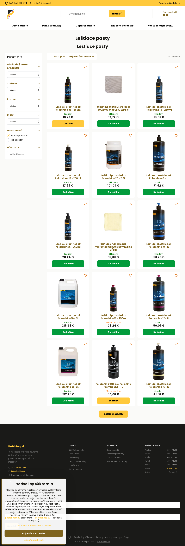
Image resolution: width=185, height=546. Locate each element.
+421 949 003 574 (18, 468)
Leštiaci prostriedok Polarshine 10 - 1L (158, 245)
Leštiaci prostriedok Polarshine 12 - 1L (158, 317)
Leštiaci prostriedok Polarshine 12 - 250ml (113, 317)
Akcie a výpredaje (75, 469)
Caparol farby (74, 457)
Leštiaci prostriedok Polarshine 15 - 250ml (68, 177)
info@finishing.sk (18, 471)
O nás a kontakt (113, 450)
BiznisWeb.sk (103, 541)
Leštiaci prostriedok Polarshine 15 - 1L (158, 385)
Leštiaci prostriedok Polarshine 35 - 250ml (68, 108)
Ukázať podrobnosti (34, 540)
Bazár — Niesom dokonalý (117, 461)
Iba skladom (17, 139)
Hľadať (116, 13)
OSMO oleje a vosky (76, 450)
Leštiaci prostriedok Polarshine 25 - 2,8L (113, 177)
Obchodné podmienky (115, 454)
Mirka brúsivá (74, 454)
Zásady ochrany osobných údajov (113, 537)
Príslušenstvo (74, 465)
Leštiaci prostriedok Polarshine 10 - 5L (68, 317)
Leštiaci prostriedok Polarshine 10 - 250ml (159, 108)
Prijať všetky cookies (33, 533)
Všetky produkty (19, 135)
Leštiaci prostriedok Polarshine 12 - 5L (68, 385)
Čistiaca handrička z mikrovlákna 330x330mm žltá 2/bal (113, 246)
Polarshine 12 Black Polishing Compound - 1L (113, 385)
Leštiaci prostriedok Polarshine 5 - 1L (158, 177)
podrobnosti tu (12, 517)
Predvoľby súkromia (84, 537)
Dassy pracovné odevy (77, 461)
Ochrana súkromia (114, 457)
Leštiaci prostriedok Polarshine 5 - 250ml (68, 245)
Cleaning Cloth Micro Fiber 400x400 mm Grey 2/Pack (113, 108)
